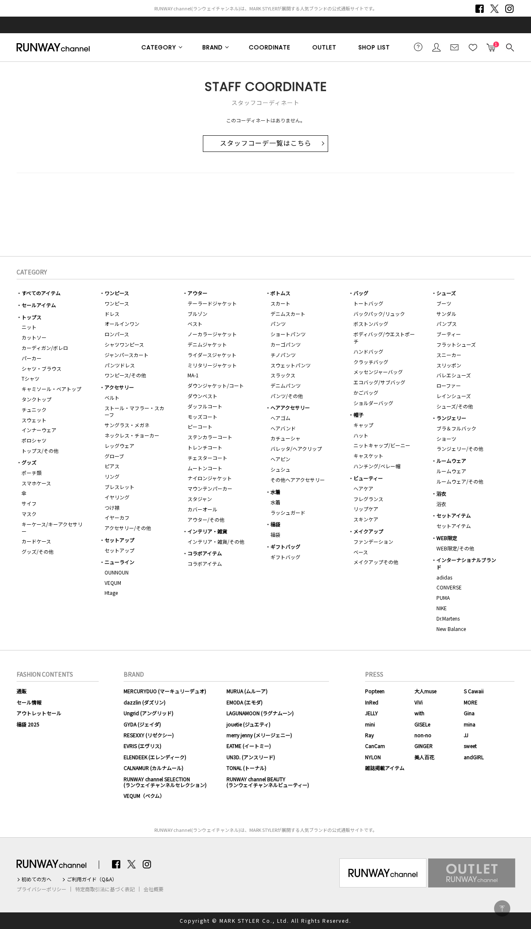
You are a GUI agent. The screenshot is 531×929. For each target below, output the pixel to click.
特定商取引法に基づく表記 (105, 889)
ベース (360, 551)
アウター (197, 292)
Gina (469, 712)
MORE (470, 702)
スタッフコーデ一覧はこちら (266, 143)
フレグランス (368, 498)
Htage (111, 592)
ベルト (112, 397)
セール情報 (29, 702)
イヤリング (117, 497)
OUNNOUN (117, 572)
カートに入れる (491, 45)
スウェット (34, 419)
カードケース (36, 541)
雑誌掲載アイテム (384, 767)
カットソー (34, 337)
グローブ (114, 456)
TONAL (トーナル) (246, 767)
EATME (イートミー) (249, 745)
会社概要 (153, 889)
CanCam (375, 745)
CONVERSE (449, 587)
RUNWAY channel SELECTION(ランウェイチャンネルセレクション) (165, 781)
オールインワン (122, 323)
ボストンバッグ (370, 323)
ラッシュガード (287, 512)
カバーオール (202, 509)
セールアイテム (39, 304)
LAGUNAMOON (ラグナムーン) (260, 712)
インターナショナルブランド (466, 563)
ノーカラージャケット (212, 333)
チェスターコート (207, 457)
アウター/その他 (206, 519)
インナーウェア (39, 429)
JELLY (371, 712)
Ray (369, 734)
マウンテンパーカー (210, 488)
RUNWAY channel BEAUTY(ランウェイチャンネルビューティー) (268, 781)
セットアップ (119, 539)
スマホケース (36, 483)
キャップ (363, 424)
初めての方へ (36, 879)
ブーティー (448, 333)
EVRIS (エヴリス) (142, 745)
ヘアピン (280, 458)
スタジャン (200, 498)
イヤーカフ (117, 517)
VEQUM (113, 582)
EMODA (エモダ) (245, 702)
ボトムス (280, 292)
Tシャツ (30, 378)
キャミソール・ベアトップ (51, 388)
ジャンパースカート (127, 354)
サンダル (446, 313)
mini (370, 724)
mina (469, 724)
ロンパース (117, 333)
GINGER (423, 745)
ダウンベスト (202, 395)
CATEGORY (158, 47)
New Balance (451, 628)
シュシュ (280, 469)
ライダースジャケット (212, 354)
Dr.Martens (448, 618)
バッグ (360, 292)
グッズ (29, 462)
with (419, 712)
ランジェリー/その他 (459, 448)
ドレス (112, 313)
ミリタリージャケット (212, 365)
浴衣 (441, 493)
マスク (29, 513)
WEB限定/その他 (455, 548)
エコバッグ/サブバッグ (379, 382)
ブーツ (443, 303)
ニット (29, 326)
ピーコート (200, 426)
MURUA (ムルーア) (247, 690)
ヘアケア (363, 488)
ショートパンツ (288, 333)
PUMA (443, 597)
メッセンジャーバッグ (378, 371)
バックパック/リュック (379, 313)
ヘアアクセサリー (290, 407)
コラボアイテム (205, 553)
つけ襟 (112, 507)
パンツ (278, 323)
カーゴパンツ (285, 344)
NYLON (373, 756)
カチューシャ (285, 438)
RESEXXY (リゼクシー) (149, 734)
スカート (280, 303)
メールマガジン (455, 47)
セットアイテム (453, 515)
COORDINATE (269, 47)
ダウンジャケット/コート (216, 385)
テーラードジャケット (212, 303)
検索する (509, 47)
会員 (436, 47)
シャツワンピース (124, 344)
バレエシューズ (453, 375)
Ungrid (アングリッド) (148, 712)
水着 (275, 491)
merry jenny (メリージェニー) (259, 734)
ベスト (195, 323)
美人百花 (424, 756)
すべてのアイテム (41, 292)
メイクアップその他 (375, 561)
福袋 (275, 524)
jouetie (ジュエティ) (248, 724)
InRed (371, 702)
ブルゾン (197, 313)
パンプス (446, 323)
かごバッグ (365, 392)
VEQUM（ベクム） (144, 795)
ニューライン (119, 561)
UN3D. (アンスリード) (251, 756)
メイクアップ (368, 531)
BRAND (212, 47)
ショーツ (446, 438)
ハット (360, 435)
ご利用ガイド (418, 47)
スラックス (282, 375)
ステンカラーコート (210, 436)
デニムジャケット (207, 344)
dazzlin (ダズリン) (145, 702)
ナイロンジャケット (210, 478)
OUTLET (324, 47)
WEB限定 (446, 537)
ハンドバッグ (368, 351)
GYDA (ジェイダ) (142, 724)
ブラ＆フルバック (456, 428)
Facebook (480, 9)
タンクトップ (36, 399)
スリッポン (448, 365)
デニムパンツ (285, 385)
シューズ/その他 (454, 406)
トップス (31, 316)
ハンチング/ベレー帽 (376, 465)
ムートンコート (205, 468)
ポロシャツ (34, 440)
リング (112, 476)
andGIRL (474, 756)
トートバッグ (368, 303)
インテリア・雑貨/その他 (216, 541)
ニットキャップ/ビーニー (381, 445)
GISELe (422, 724)
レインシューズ (453, 395)
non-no (422, 734)
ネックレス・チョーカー (132, 435)
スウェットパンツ (290, 365)
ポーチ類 (31, 472)
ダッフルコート (205, 406)
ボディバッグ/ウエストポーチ (384, 337)
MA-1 (193, 375)
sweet (470, 745)
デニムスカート (287, 313)
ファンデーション (373, 541)
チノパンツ (283, 354)
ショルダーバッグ (373, 402)
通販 (22, 690)
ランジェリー (451, 417)
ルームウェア (451, 460)
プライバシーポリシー (41, 889)
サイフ (29, 503)
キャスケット (368, 455)
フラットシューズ (456, 344)
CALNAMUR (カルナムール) (153, 767)
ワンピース (117, 292)
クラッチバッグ (370, 361)
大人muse (425, 690)
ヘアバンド (283, 428)
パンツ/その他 (286, 395)
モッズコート (202, 416)
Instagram (509, 9)
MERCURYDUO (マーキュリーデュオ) (165, 690)
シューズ (446, 292)
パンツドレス (120, 365)
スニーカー (448, 354)
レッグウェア (119, 445)
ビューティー (368, 478)
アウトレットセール (39, 712)
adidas (444, 577)
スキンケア (365, 519)
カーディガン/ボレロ (45, 347)
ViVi (418, 702)
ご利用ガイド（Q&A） (92, 879)
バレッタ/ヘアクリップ (296, 448)
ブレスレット (119, 486)
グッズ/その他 (38, 551)
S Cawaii (474, 690)
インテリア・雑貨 (207, 531)
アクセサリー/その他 (128, 527)
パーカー (31, 358)
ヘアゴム (280, 417)
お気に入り (473, 47)
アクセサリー (119, 387)
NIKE (441, 607)
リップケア (365, 508)
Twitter (494, 9)
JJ (466, 734)
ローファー (448, 385)
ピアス (112, 465)
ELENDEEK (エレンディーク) (155, 756)
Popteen (375, 690)
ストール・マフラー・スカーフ (134, 411)
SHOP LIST (374, 47)
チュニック (34, 409)
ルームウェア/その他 (459, 481)
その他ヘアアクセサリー (297, 479)
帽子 (358, 414)
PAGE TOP (502, 908)
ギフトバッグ (285, 546)
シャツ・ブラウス (41, 368)
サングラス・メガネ (127, 424)
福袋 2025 (28, 724)
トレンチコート (205, 447)
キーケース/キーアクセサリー (52, 528)
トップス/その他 (40, 450)
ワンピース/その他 (125, 375)
